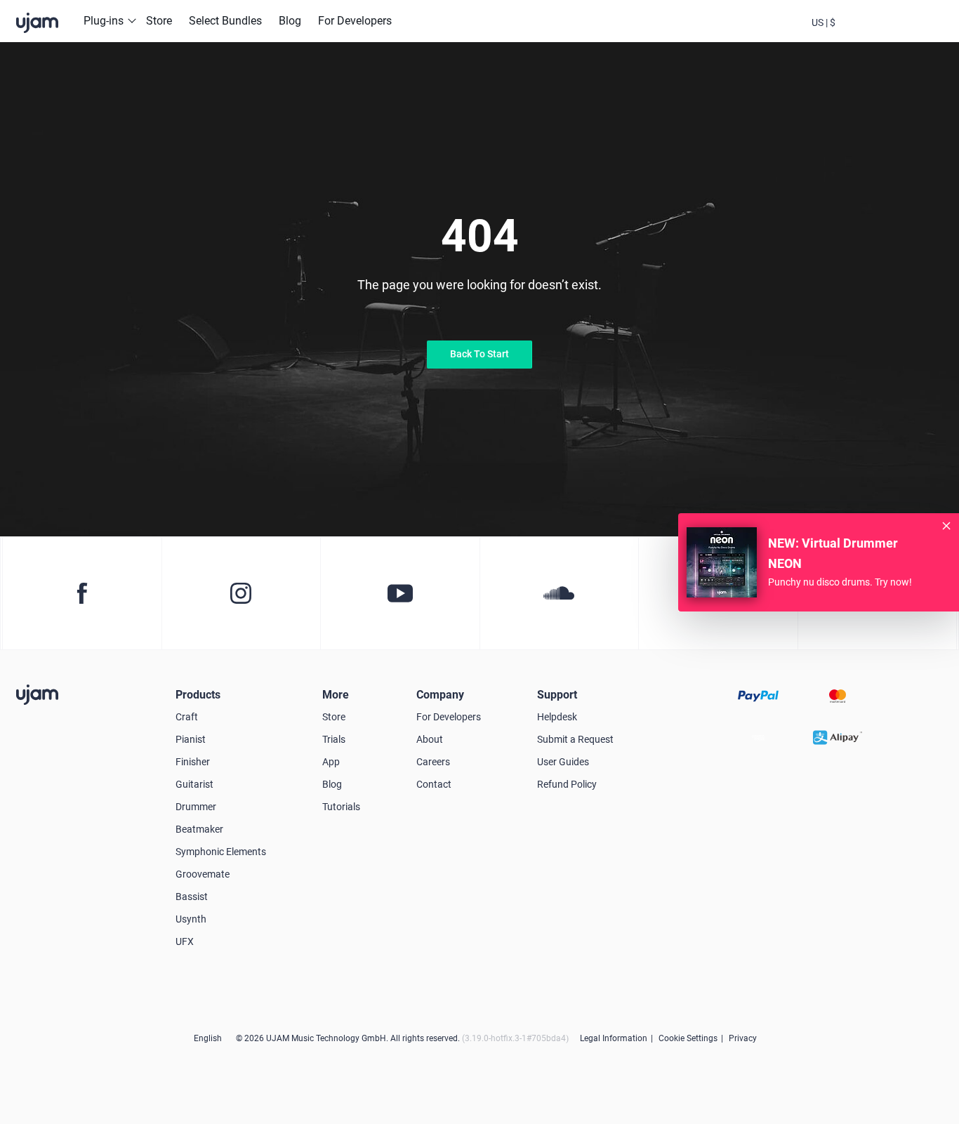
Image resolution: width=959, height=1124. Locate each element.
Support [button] (557, 694)
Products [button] (198, 694)
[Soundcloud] (559, 593)
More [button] (335, 694)
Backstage (861, 33)
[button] (823, 21)
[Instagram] (241, 593)
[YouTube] (399, 593)
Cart (899, 33)
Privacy (743, 1038)
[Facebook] (81, 593)
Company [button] (440, 694)
